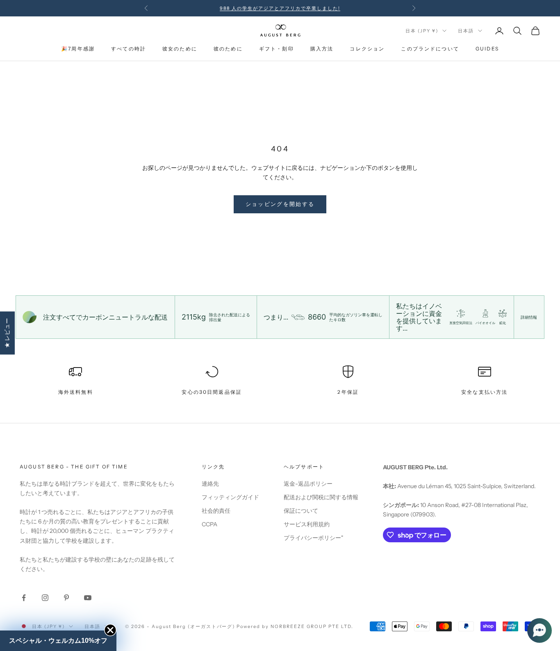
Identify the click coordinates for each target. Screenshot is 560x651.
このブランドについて (430, 49)
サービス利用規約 (307, 524)
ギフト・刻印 (276, 49)
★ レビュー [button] (7, 333)
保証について (301, 510)
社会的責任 (216, 510)
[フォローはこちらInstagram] (45, 598)
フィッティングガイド (230, 497)
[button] (539, 630)
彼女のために (179, 49)
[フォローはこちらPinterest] (66, 598)
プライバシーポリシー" (313, 537)
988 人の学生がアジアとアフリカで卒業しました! (280, 8)
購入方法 (322, 49)
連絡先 (210, 483)
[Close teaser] (110, 630)
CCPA (209, 524)
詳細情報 (529, 317)
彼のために (228, 49)
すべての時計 (128, 49)
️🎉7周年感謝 (78, 49)
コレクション (367, 49)
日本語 (466, 31)
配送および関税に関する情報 (321, 497)
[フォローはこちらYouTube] (88, 598)
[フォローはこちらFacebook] (24, 598)
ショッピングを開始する (280, 204)
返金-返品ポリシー (308, 483)
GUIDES (487, 49)
